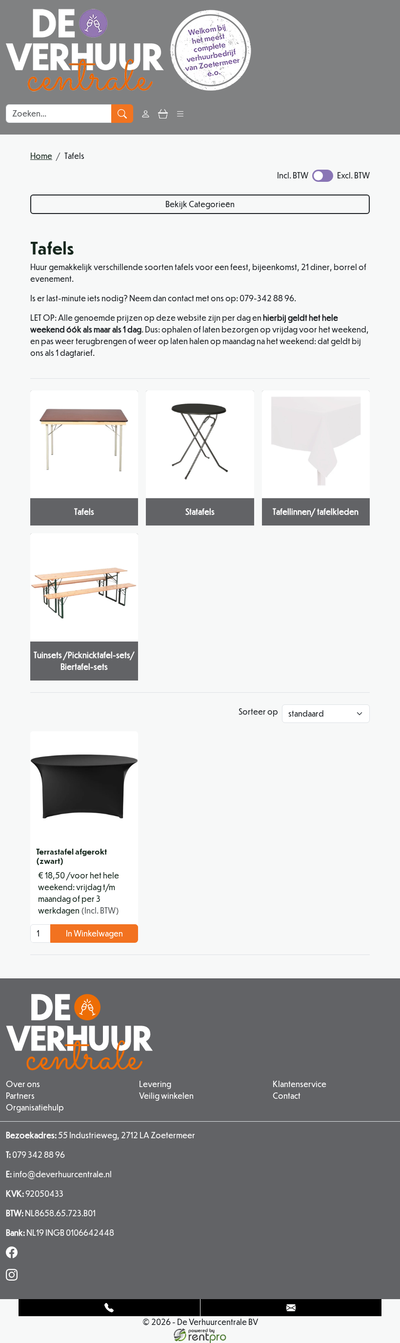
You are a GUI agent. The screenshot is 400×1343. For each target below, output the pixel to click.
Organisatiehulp (35, 1107)
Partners (20, 1095)
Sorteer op (258, 711)
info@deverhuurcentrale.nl (59, 1174)
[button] (180, 113)
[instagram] (13, 1277)
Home (41, 156)
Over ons (23, 1084)
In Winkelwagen (94, 933)
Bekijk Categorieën (200, 204)
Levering (155, 1084)
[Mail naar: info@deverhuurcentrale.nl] (291, 1307)
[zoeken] (122, 113)
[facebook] (13, 1255)
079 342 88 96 (35, 1154)
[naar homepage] (128, 50)
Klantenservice (299, 1084)
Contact (286, 1095)
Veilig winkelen (166, 1095)
